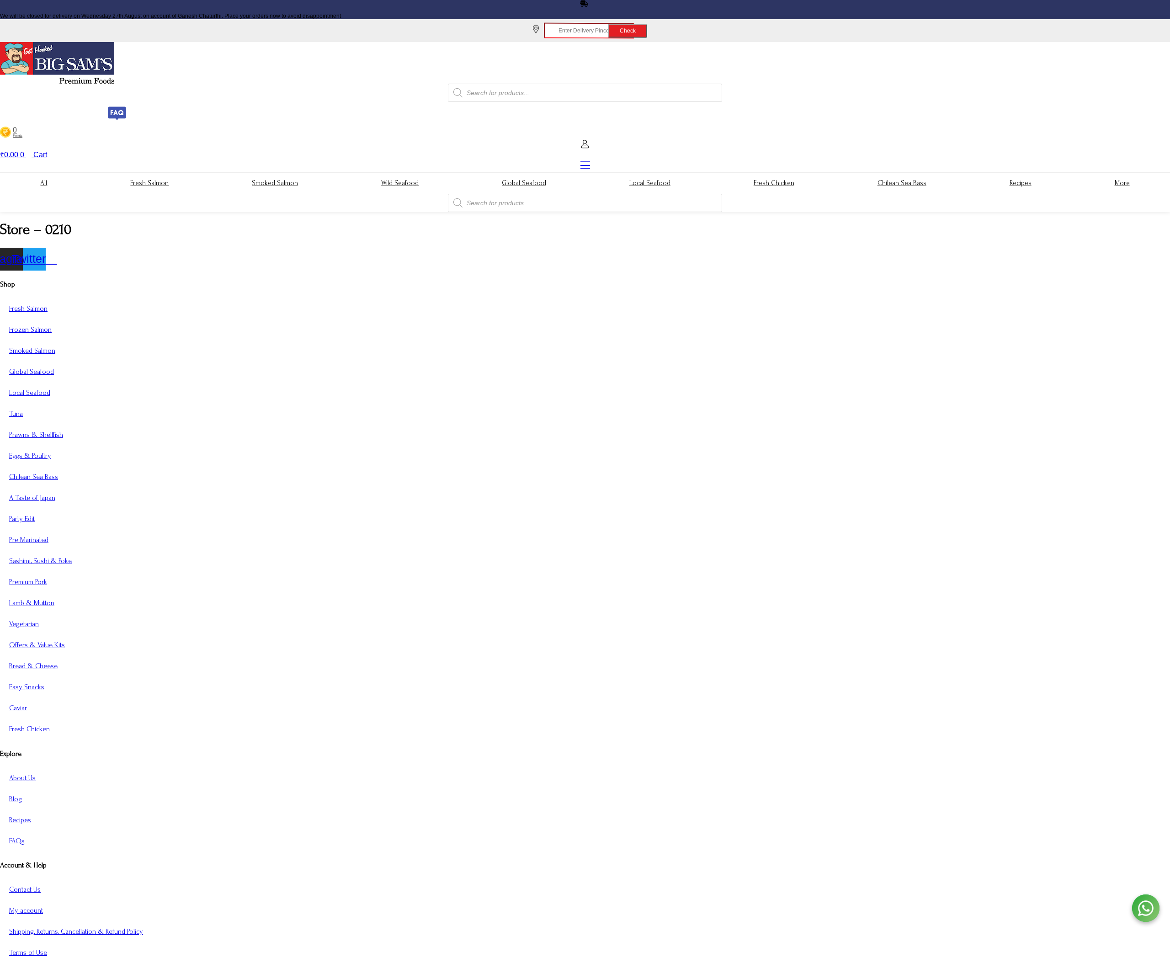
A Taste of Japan (32, 498)
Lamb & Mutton (31, 603)
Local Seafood (649, 183)
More (1122, 183)
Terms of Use (28, 952)
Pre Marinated (28, 540)
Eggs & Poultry (30, 456)
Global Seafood (524, 183)
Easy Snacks (26, 687)
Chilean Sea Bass (902, 183)
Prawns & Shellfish (36, 435)
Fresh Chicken (774, 183)
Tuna (16, 414)
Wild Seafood (400, 183)
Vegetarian (24, 624)
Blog (15, 799)
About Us (22, 778)
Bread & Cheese (33, 666)
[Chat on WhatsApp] (1145, 908)
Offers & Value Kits (37, 645)
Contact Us (25, 889)
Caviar (18, 708)
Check (617, 30)
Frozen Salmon (30, 329)
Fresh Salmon (149, 183)
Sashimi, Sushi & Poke (40, 561)
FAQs (17, 841)
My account (26, 910)
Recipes (1021, 183)
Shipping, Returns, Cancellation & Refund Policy (76, 931)
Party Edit (22, 519)
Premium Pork (28, 582)
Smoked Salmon (275, 183)
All (43, 183)
